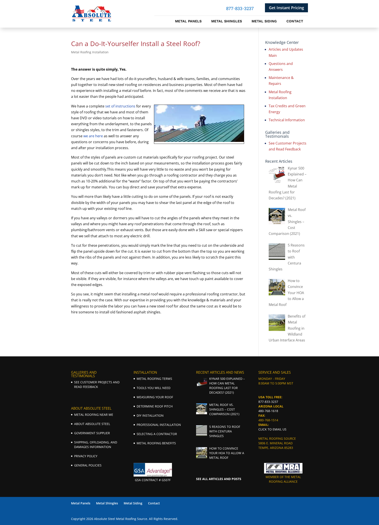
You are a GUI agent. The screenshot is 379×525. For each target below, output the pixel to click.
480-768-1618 (268, 411)
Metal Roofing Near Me (93, 414)
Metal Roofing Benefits (156, 443)
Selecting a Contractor (157, 434)
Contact (294, 21)
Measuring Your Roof (155, 397)
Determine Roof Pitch (155, 406)
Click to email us (272, 429)
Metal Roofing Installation (90, 52)
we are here (93, 136)
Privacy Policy (85, 456)
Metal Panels (188, 21)
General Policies (88, 465)
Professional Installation (159, 425)
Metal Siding (264, 21)
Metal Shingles (226, 21)
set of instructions (120, 106)
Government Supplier (92, 433)
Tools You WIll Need (153, 388)
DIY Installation (150, 415)
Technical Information (287, 120)
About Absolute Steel (92, 424)
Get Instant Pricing (286, 7)
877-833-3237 (268, 402)
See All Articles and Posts (218, 479)
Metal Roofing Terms (154, 379)
